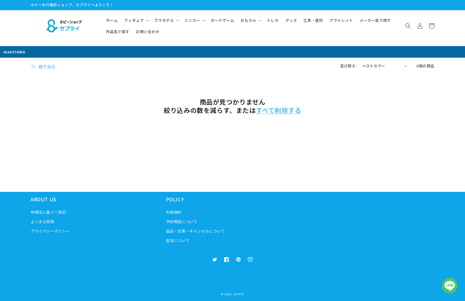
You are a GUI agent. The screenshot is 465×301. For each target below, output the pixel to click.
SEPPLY (238, 294)
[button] (136, 20)
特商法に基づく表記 (48, 212)
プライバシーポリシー (50, 231)
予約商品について (182, 221)
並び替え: (348, 65)
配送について (178, 240)
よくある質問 (42, 221)
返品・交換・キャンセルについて (195, 231)
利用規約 (174, 212)
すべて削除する (278, 110)
